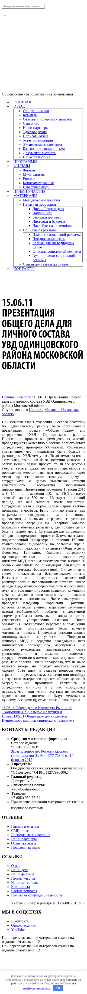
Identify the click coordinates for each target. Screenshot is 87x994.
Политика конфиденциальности (36, 895)
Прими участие (23, 878)
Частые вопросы (24, 891)
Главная (8, 397)
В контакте (20, 921)
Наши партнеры (24, 839)
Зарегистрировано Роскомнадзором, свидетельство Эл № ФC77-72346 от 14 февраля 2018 (42, 755)
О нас (15, 866)
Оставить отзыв (23, 843)
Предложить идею (25, 847)
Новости (24, 397)
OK (58, 988)
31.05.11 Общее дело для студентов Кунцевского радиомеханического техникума (38, 718)
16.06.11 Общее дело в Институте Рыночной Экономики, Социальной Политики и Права (37, 712)
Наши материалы (25, 883)
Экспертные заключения (30, 835)
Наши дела (19, 870)
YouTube (18, 930)
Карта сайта (20, 887)
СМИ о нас (20, 831)
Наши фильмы (22, 874)
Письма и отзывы (25, 826)
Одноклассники (23, 925)
